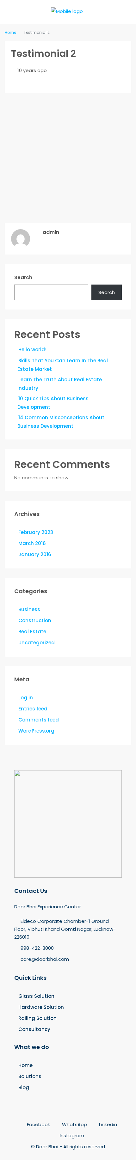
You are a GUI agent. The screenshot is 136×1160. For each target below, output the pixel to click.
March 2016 (32, 543)
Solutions (29, 1076)
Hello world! (32, 349)
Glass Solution (36, 996)
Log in (25, 697)
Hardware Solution (41, 1007)
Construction (34, 620)
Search (23, 277)
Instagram (71, 1135)
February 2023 (35, 532)
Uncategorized (36, 642)
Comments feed (38, 719)
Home (25, 1065)
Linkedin (107, 1124)
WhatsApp (74, 1124)
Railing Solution (37, 1018)
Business (29, 609)
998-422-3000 (37, 948)
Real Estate (32, 631)
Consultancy (34, 1029)
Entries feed (32, 708)
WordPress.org (36, 730)
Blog (23, 1087)
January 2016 (34, 554)
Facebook (38, 1124)
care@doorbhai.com (45, 959)
